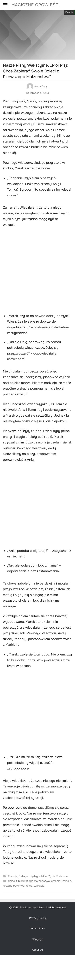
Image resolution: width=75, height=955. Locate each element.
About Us (37, 949)
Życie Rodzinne (58, 876)
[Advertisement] (37, 271)
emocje (55, 881)
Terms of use (37, 928)
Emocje (69, 12)
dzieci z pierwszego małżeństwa (29, 881)
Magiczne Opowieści (35, 4)
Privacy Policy (37, 918)
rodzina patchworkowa (17, 885)
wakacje (39, 885)
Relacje (66, 881)
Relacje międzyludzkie (33, 876)
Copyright (37, 939)
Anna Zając (41, 86)
